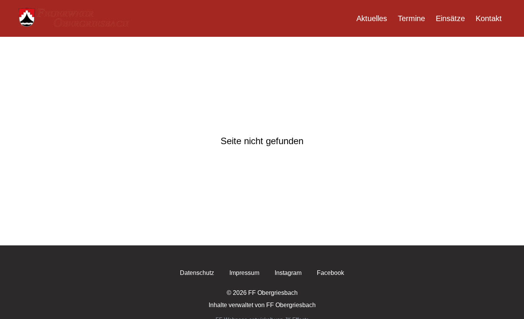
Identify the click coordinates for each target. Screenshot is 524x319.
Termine (411, 18)
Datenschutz (197, 273)
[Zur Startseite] (74, 18)
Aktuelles (371, 18)
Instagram (288, 273)
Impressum (244, 273)
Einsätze (450, 18)
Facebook (330, 273)
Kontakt (489, 18)
